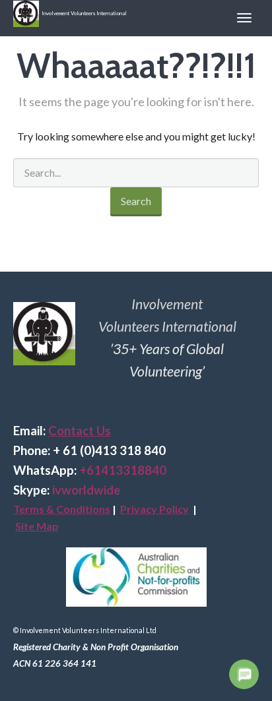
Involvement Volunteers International (83, 13)
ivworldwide (86, 490)
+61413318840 (122, 470)
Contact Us (79, 430)
